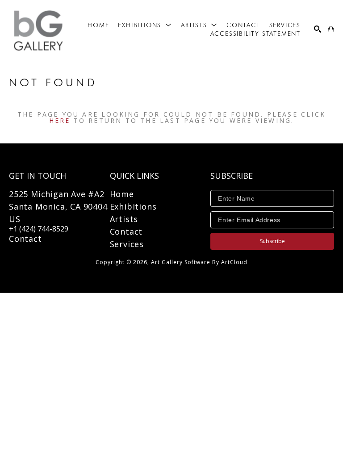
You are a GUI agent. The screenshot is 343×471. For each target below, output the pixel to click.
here (60, 120)
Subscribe (272, 241)
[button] (145, 25)
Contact (25, 238)
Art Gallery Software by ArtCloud (199, 262)
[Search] (317, 29)
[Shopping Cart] (331, 29)
